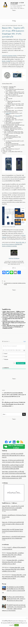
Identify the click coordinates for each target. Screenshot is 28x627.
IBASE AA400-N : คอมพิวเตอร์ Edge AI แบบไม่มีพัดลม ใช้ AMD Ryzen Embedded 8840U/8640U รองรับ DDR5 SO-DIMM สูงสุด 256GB (13, 466)
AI (4, 283)
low (13, 283)
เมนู (15, 20)
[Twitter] (15, 268)
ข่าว (4, 281)
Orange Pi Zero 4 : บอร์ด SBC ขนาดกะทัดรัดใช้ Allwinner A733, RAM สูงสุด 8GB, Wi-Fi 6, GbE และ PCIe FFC (13, 455)
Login (24, 341)
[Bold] (3, 350)
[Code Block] (15, 350)
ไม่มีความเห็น (20, 25)
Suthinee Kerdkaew (13, 25)
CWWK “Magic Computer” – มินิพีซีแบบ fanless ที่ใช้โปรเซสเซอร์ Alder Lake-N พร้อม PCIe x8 (14, 312)
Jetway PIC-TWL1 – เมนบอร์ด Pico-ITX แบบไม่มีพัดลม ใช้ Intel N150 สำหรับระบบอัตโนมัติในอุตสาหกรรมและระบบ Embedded (13, 507)
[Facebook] (13, 268)
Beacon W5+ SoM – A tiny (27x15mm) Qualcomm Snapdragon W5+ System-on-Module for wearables (14, 244)
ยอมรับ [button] (16, 625)
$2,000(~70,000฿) (6, 61)
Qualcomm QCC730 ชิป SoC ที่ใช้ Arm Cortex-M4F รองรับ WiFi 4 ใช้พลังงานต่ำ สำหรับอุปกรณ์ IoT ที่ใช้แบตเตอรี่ (14, 323)
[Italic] (5, 350)
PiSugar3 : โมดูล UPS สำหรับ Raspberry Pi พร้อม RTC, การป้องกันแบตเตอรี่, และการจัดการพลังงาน (14, 315)
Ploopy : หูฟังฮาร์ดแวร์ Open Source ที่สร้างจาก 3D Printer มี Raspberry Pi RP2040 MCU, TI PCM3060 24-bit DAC (13, 327)
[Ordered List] (10, 350)
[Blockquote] (13, 350)
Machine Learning (17, 283)
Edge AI (10, 283)
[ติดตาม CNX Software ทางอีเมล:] (14, 446)
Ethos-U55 (17, 116)
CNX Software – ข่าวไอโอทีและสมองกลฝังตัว (17, 3)
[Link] (16, 350)
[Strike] (8, 350)
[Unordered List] (11, 350)
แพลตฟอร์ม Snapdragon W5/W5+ (9, 55)
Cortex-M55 (8, 113)
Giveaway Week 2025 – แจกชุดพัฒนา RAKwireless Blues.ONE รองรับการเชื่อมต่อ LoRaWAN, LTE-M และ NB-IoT (13, 554)
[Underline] (6, 350)
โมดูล (21, 39)
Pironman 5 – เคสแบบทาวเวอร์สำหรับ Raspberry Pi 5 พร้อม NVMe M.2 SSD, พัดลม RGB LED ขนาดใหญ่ (14, 318)
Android (6, 283)
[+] (19, 350)
